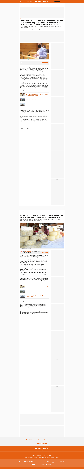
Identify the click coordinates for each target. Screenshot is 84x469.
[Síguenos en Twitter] (26, 1)
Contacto (26, 457)
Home (20, 211)
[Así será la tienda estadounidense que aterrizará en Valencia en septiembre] (22, 99)
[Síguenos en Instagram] (27, 1)
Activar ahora (44, 252)
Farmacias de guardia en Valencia (37, 455)
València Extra (22, 29)
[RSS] (28, 1)
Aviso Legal (35, 457)
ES (31, 1)
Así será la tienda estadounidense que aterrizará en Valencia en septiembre (36, 99)
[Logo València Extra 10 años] (42, 449)
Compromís (22, 128)
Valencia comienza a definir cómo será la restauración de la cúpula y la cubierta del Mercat (37, 104)
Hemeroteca (53, 455)
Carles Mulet (27, 128)
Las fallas (30, 455)
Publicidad (52, 457)
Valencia (21, 213)
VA (29, 1)
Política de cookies (47, 457)
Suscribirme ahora (42, 443)
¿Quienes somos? (30, 457)
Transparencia (57, 457)
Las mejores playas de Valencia (47, 455)
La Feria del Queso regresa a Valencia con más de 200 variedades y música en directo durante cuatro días (37, 95)
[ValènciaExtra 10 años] (42, 1)
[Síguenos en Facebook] (25, 1)
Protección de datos (41, 457)
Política (21, 18)
